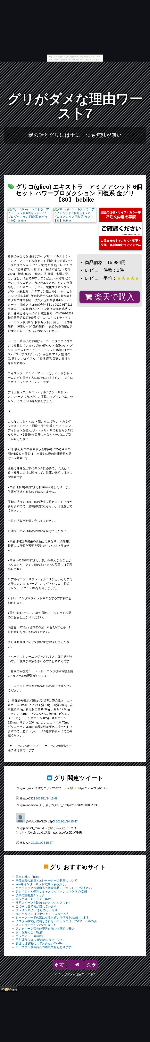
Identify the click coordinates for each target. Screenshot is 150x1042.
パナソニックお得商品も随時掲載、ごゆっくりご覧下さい (54, 887)
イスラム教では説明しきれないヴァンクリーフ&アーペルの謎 (56, 921)
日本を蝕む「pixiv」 (29, 876)
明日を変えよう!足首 (29, 932)
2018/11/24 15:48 (46, 798)
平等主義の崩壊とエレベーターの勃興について (46, 880)
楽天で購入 (113, 296)
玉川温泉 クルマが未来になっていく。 (41, 939)
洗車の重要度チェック (30, 895)
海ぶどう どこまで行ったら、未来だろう (42, 913)
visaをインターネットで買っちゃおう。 (42, 884)
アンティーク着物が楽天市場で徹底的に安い (45, 928)
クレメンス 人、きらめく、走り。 (38, 910)
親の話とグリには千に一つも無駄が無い (75, 135)
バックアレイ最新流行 (30, 936)
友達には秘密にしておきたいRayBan (40, 943)
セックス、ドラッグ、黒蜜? (34, 899)
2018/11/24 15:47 (67, 821)
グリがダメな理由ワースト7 (75, 106)
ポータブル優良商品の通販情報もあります (43, 947)
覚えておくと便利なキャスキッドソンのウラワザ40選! (51, 891)
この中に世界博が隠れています (36, 906)
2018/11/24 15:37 (42, 842)
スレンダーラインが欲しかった (36, 924)
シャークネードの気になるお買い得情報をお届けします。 (54, 917)
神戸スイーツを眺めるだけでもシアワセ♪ (43, 902)
